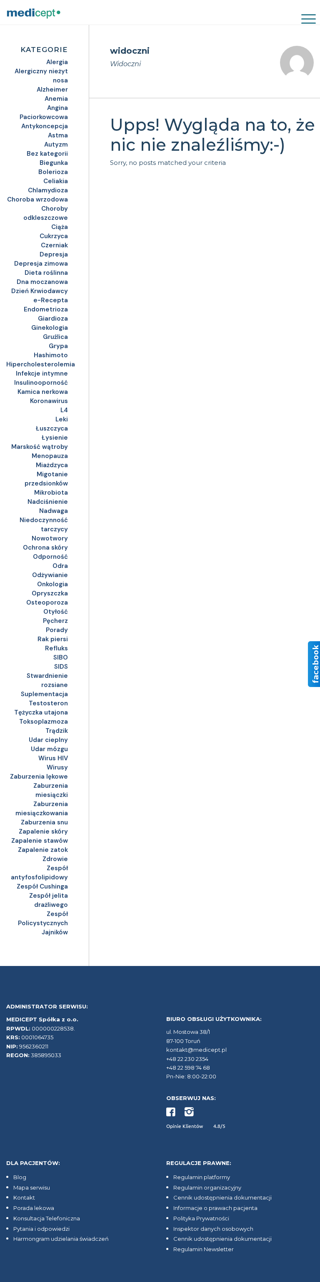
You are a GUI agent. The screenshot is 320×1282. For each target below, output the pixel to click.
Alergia (57, 62)
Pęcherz (55, 621)
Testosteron (48, 703)
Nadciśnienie (48, 502)
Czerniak (54, 245)
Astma (58, 135)
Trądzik (56, 731)
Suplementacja (44, 694)
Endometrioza (46, 309)
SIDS (61, 666)
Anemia (56, 99)
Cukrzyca (54, 236)
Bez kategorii (47, 153)
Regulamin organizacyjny (207, 1187)
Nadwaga (53, 511)
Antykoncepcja (44, 126)
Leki (61, 419)
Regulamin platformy (201, 1177)
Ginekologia (49, 328)
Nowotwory (50, 538)
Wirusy (57, 767)
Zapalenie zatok (43, 850)
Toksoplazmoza (43, 721)
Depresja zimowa (41, 263)
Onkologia (52, 584)
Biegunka (54, 163)
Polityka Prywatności (201, 1218)
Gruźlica (55, 337)
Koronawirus (49, 401)
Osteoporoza (47, 602)
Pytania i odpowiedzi (41, 1228)
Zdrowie (55, 859)
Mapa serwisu (31, 1187)
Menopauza (50, 456)
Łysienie (55, 437)
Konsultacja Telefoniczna (46, 1218)
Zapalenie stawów (39, 840)
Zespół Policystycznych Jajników (43, 923)
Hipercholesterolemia (40, 364)
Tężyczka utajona (41, 712)
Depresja (54, 254)
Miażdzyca (52, 465)
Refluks (56, 648)
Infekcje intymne (42, 373)
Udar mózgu (49, 749)
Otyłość (55, 611)
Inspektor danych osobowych (213, 1228)
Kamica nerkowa (43, 392)
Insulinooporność (41, 382)
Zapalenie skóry (43, 831)
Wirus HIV (53, 758)
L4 (64, 410)
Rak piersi (53, 639)
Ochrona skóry (45, 547)
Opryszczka (50, 593)
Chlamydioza (48, 190)
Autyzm (56, 144)
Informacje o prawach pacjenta (215, 1208)
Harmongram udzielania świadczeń (61, 1238)
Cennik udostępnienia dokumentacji (222, 1197)
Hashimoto (51, 355)
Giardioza (53, 318)
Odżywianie (50, 575)
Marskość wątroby (39, 447)
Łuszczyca (52, 428)
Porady (57, 630)
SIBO (60, 657)
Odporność (50, 557)
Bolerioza (53, 172)
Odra (60, 566)
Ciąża (59, 227)
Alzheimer (52, 89)
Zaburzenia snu (44, 822)
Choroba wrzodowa (37, 199)
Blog (19, 1177)
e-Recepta (50, 300)
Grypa (58, 346)
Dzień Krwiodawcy (39, 291)
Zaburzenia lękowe (39, 776)
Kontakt (24, 1197)
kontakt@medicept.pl (196, 1049)
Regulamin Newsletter (203, 1249)
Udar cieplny (48, 740)
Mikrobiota (51, 492)
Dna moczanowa (42, 282)
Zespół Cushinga (42, 886)
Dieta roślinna (46, 273)
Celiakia (55, 181)
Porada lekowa (33, 1208)
